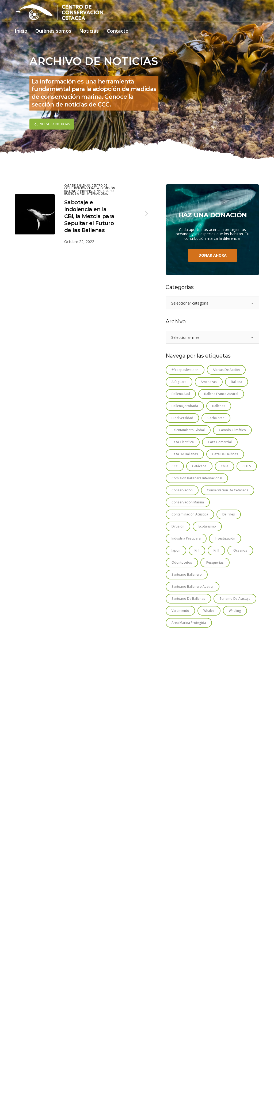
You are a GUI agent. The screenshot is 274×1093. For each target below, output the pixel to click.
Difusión (178, 526)
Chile (224, 466)
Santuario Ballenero (187, 574)
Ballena (236, 381)
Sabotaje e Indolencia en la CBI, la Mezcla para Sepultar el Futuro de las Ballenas (89, 216)
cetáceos (199, 466)
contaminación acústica (190, 514)
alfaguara (179, 381)
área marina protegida (189, 622)
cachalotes (215, 418)
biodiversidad (182, 418)
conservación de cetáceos (227, 490)
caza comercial (220, 442)
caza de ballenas (185, 454)
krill (216, 550)
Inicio (21, 31)
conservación (182, 490)
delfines (228, 514)
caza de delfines (225, 454)
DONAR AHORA (213, 255)
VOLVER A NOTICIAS (55, 124)
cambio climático (232, 430)
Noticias (89, 31)
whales (209, 610)
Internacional (97, 193)
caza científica (183, 442)
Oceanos (240, 550)
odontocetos (182, 562)
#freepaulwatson (185, 369)
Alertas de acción (226, 369)
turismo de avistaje (234, 598)
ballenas (218, 406)
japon (176, 550)
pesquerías (215, 562)
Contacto (117, 31)
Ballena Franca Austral (221, 394)
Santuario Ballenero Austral (193, 586)
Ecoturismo (207, 526)
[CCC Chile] (59, 12)
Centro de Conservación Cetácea (85, 187)
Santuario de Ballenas (188, 598)
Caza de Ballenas (77, 185)
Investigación (225, 538)
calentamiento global (188, 430)
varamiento (180, 610)
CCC (175, 466)
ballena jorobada (185, 406)
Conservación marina (188, 502)
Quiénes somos (53, 31)
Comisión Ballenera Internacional (89, 189)
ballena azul (181, 394)
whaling (235, 610)
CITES (246, 466)
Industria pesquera (186, 538)
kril (197, 550)
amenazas (209, 381)
